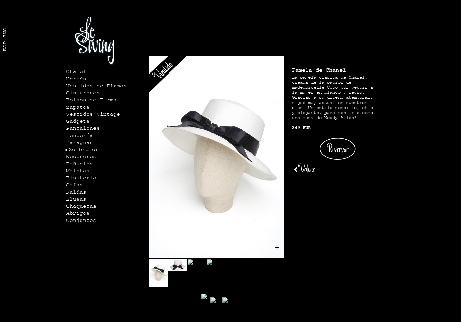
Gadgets (78, 121)
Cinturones (83, 93)
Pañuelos (79, 164)
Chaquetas (81, 206)
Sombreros (84, 149)
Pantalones (83, 128)
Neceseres (81, 156)
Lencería (79, 135)
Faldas (76, 192)
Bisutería (81, 178)
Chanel (76, 71)
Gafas (74, 185)
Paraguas (79, 142)
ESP (5, 46)
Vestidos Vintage (93, 114)
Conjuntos (81, 220)
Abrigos (78, 213)
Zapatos (78, 107)
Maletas (78, 171)
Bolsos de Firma (91, 100)
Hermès (76, 79)
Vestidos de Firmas (96, 86)
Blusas (76, 199)
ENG (5, 33)
